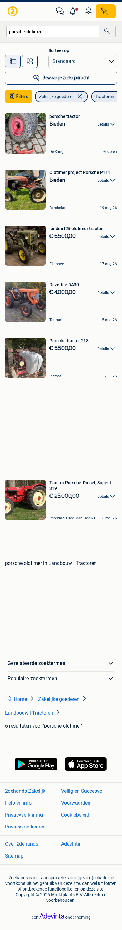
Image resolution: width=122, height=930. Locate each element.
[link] (13, 11)
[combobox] (52, 31)
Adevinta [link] (70, 844)
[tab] (13, 61)
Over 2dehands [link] (21, 844)
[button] (74, 11)
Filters (22, 96)
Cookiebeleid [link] (75, 815)
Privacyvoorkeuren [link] (25, 827)
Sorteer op (58, 50)
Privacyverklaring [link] (24, 815)
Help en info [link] (18, 803)
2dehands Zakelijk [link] (25, 791)
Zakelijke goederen (57, 96)
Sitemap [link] (14, 856)
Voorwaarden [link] (75, 803)
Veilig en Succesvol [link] (82, 791)
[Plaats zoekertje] (106, 11)
